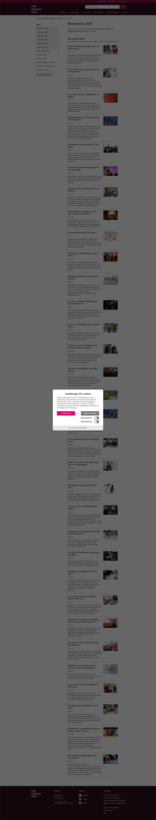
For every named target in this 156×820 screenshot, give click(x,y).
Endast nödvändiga (90, 413)
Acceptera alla (66, 413)
